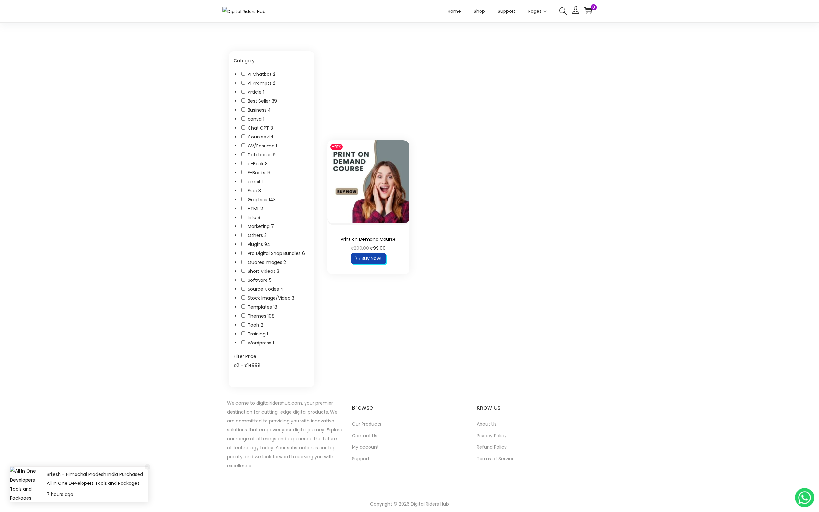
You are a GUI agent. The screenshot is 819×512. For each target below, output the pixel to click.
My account (365, 447)
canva (255, 119)
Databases (260, 155)
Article (255, 92)
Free (253, 190)
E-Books (257, 172)
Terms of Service (496, 458)
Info (253, 217)
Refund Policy (492, 447)
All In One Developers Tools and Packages (93, 483)
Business (258, 110)
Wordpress (260, 343)
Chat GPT (259, 128)
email (254, 181)
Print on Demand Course (368, 239)
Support (361, 458)
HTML (254, 208)
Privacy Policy (492, 435)
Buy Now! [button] (371, 258)
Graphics (258, 199)
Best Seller (260, 101)
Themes (257, 316)
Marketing (259, 226)
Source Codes (264, 289)
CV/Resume (262, 146)
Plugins (256, 244)
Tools (254, 325)
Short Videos (262, 271)
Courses (257, 137)
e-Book (256, 164)
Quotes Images (265, 262)
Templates (260, 307)
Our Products (366, 424)
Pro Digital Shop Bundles (275, 253)
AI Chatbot (260, 74)
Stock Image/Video (270, 298)
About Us (487, 424)
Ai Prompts (260, 83)
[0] (588, 10)
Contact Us (364, 435)
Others (256, 235)
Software (258, 280)
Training (257, 334)
